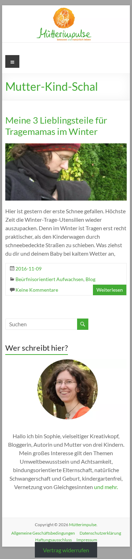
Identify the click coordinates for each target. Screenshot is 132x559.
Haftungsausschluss (53, 539)
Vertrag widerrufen (66, 550)
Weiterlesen (109, 290)
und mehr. (106, 486)
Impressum (86, 539)
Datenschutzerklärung (100, 533)
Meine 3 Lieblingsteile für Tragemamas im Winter (56, 125)
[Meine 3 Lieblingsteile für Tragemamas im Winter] (66, 146)
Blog (90, 279)
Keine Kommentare (36, 290)
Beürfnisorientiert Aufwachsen (49, 279)
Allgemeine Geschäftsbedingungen (43, 533)
